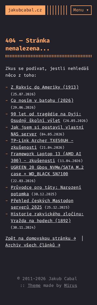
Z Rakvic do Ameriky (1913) (45, 87)
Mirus (70, 285)
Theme (34, 285)
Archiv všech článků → (32, 245)
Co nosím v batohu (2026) (42, 100)
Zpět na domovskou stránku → (40, 238)
